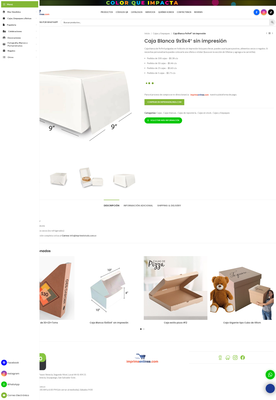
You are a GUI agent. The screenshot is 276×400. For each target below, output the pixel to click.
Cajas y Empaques (161, 33)
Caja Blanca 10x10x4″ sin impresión (109, 322)
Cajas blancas (169, 113)
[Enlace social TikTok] (271, 12)
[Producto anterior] (266, 33)
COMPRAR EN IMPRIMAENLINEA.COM (164, 102)
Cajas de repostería (187, 113)
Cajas (159, 113)
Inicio (147, 33)
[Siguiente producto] (272, 33)
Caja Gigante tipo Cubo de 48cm (242, 322)
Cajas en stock (204, 113)
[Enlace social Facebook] (256, 12)
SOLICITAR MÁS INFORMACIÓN (164, 120)
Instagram (13, 373)
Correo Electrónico (18, 395)
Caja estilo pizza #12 (175, 322)
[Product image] (42, 288)
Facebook (13, 362)
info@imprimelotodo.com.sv (79, 235)
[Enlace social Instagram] (264, 12)
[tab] (111, 204)
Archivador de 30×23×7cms (42, 322)
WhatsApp (13, 384)
